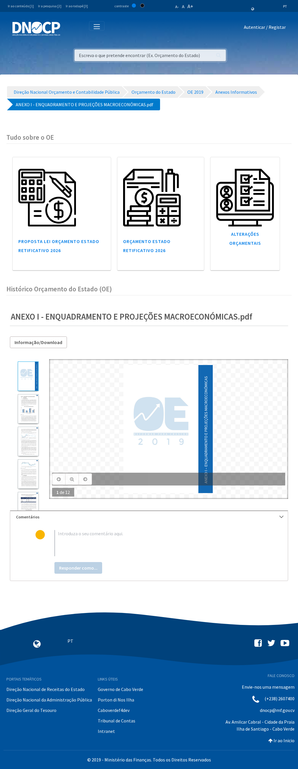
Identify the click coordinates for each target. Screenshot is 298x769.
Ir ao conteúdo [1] (21, 6)
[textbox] (158, 543)
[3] (28, 441)
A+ (190, 6)
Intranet (106, 731)
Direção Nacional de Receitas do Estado (45, 689)
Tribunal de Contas (116, 721)
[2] (28, 408)
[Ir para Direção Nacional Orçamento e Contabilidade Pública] (36, 29)
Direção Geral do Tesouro (31, 710)
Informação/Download (38, 342)
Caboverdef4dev (114, 710)
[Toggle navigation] (68, 28)
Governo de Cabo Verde (120, 689)
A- (177, 6)
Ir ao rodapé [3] (77, 6)
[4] (28, 474)
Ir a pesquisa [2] (49, 6)
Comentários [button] (28, 517)
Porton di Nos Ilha (116, 700)
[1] (28, 376)
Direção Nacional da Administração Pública (49, 700)
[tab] (149, 517)
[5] (28, 506)
